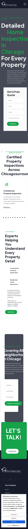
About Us (7, 493)
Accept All (13, 522)
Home (7, 489)
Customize (14, 514)
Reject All (14, 518)
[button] (3, 217)
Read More (7, 207)
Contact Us (12, 451)
